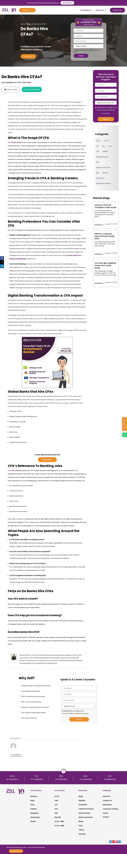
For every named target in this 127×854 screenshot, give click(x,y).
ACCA (98, 141)
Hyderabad (34, 817)
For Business (85, 10)
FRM (97, 173)
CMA (110, 146)
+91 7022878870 (12, 779)
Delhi (32, 800)
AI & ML (106, 141)
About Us (106, 796)
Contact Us (107, 800)
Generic (105, 173)
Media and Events (86, 817)
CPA (97, 151)
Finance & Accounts (103, 167)
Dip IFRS (58, 817)
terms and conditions (87, 50)
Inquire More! (47, 460)
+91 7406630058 (85, 779)
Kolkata (33, 809)
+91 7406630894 (36, 779)
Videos (81, 830)
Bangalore (34, 813)
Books (81, 821)
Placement (107, 805)
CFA (103, 146)
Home (23, 24)
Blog (28, 24)
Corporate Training (110, 809)
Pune (32, 805)
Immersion (83, 805)
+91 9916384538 (110, 779)
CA (97, 146)
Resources (100, 10)
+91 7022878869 (61, 779)
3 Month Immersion (86, 809)
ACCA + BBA (59, 821)
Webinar (82, 800)
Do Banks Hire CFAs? (39, 24)
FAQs (81, 826)
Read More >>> (100, 225)
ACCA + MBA (59, 826)
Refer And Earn (84, 813)
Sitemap (82, 834)
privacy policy (84, 713)
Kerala (33, 821)
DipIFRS (105, 151)
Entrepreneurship (102, 157)
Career (105, 813)
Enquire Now (117, 10)
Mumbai (33, 796)
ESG (97, 162)
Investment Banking (103, 183)
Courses (25, 10)
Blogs (81, 796)
